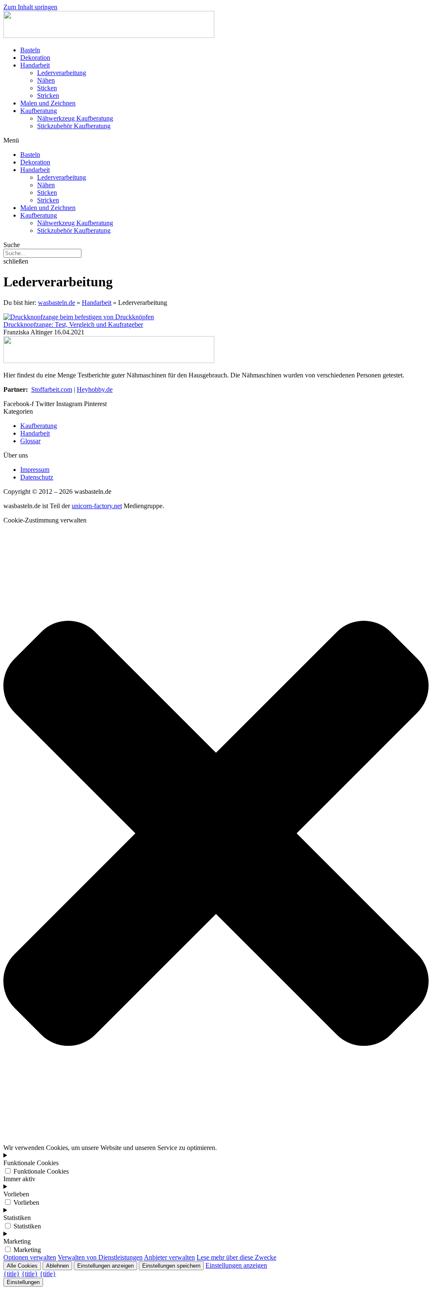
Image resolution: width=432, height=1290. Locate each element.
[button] (216, 140)
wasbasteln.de (56, 302)
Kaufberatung (38, 110)
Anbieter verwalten (169, 1257)
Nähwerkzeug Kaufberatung (75, 118)
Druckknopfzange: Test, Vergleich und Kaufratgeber (73, 324)
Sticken (47, 88)
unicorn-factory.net (97, 505)
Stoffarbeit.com (51, 389)
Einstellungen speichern (171, 1266)
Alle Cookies (22, 1266)
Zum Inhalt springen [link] (30, 7)
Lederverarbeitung (61, 72)
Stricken (48, 95)
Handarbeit (35, 65)
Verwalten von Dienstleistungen (100, 1257)
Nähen (46, 80)
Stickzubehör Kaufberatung (74, 125)
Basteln (30, 50)
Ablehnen (57, 1266)
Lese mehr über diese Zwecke (236, 1257)
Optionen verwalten (29, 1257)
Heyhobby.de (95, 389)
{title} (11, 1273)
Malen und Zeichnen (48, 103)
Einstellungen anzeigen (105, 1266)
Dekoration (35, 57)
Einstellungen (23, 1282)
